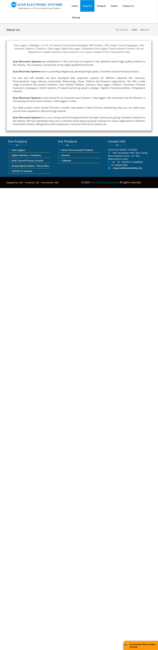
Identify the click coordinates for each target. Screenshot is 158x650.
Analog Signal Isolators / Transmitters (30, 165)
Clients (114, 6)
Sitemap (76, 17)
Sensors (65, 155)
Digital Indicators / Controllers (26, 155)
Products (101, 6)
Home (75, 6)
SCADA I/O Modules (22, 171)
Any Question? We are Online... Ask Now (142, 645)
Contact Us (128, 6)
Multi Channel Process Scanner (28, 160)
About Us (87, 6)
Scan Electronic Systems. (104, 182)
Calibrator (66, 160)
